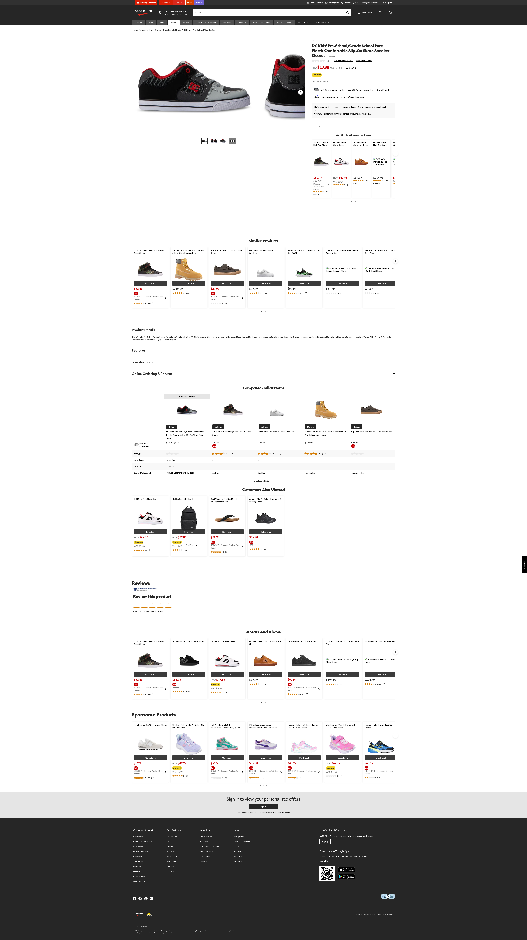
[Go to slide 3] (223, 141)
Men (151, 22)
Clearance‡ (317, 75)
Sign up (325, 841)
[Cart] (390, 12)
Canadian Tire (172, 837)
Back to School (322, 22)
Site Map (237, 846)
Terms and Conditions (242, 842)
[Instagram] (146, 898)
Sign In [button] (389, 3)
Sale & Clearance (284, 22)
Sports (186, 22)
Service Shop (138, 846)
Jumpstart (204, 861)
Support (347, 3)
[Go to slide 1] (204, 141)
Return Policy (239, 861)
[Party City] (199, 2)
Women (138, 22)
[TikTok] (140, 898)
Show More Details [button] (262, 481)
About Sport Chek (206, 837)
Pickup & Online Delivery (142, 842)
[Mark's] (190, 2)
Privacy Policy (239, 837)
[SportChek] (179, 2)
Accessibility (238, 851)
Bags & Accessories (261, 22)
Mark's (169, 842)
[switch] (138, 445)
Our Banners (171, 871)
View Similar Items (364, 60)
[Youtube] (151, 898)
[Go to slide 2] (214, 141)
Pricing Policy (239, 856)
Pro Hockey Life (172, 856)
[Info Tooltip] (355, 68)
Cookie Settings (139, 881)
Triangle (170, 846)
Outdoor (227, 22)
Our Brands (204, 842)
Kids (162, 22)
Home (135, 30)
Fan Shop (242, 22)
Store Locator (138, 861)
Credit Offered (316, 3)
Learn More (324, 860)
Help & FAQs (138, 856)
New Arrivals (303, 22)
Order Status (366, 12)
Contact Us (137, 871)
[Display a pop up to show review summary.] (328, 192)
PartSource (171, 851)
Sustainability (205, 856)
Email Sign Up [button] (333, 3)
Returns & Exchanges (141, 851)
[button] (347, 12)
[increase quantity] (323, 126)
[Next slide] (395, 153)
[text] (321, 193)
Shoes (173, 22)
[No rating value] (319, 61)
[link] (321, 61)
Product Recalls (139, 876)
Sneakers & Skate (172, 30)
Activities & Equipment (206, 22)
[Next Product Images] (300, 92)
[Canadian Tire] (166, 2)
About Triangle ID (206, 851)
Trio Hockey (171, 866)
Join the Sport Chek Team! (209, 846)
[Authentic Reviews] (145, 589)
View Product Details (343, 60)
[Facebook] (134, 898)
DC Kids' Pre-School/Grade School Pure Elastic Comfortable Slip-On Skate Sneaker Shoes (350, 50)
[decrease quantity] (314, 126)
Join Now (286, 812)
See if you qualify (358, 97)
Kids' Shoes (155, 30)
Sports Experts (172, 861)
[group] (150, 293)
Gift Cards (137, 866)
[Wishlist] (380, 12)
